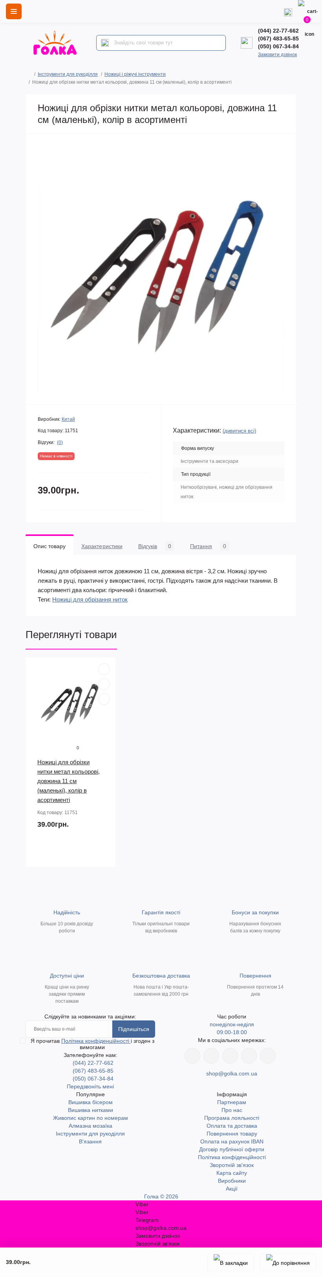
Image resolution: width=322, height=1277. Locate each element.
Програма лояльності (231, 1118)
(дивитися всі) (239, 431)
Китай (68, 419)
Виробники (232, 1181)
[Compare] (104, 699)
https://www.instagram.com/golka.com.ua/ (211, 1056)
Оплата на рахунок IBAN (231, 1141)
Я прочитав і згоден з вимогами (92, 1044)
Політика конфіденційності (96, 1041)
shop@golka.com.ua (231, 1073)
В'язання (90, 1141)
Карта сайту (231, 1173)
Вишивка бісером (90, 1102)
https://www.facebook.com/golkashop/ (192, 1056)
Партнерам (231, 1102)
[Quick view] (104, 669)
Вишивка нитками (90, 1110)
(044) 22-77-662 (278, 31)
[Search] (104, 43)
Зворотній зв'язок (232, 1165)
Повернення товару (232, 1133)
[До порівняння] (288, 1262)
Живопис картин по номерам (90, 1118)
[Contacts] (287, 11)
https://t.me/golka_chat (268, 1056)
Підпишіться (133, 1029)
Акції (232, 1188)
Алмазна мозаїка (90, 1126)
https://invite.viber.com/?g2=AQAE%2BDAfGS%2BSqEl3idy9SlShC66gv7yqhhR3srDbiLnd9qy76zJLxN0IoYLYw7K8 (249, 1056)
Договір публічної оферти (231, 1149)
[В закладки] (230, 1262)
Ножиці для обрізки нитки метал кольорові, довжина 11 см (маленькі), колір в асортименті (68, 781)
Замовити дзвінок (277, 54)
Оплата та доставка (232, 1126)
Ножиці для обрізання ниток (90, 599)
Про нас (231, 1110)
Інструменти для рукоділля (68, 74)
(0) (60, 442)
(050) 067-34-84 (278, 46)
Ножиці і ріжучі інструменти (135, 74)
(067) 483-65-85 (278, 38)
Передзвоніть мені (90, 1086)
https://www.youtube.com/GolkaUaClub (230, 1056)
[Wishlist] (104, 684)
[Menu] (14, 11)
